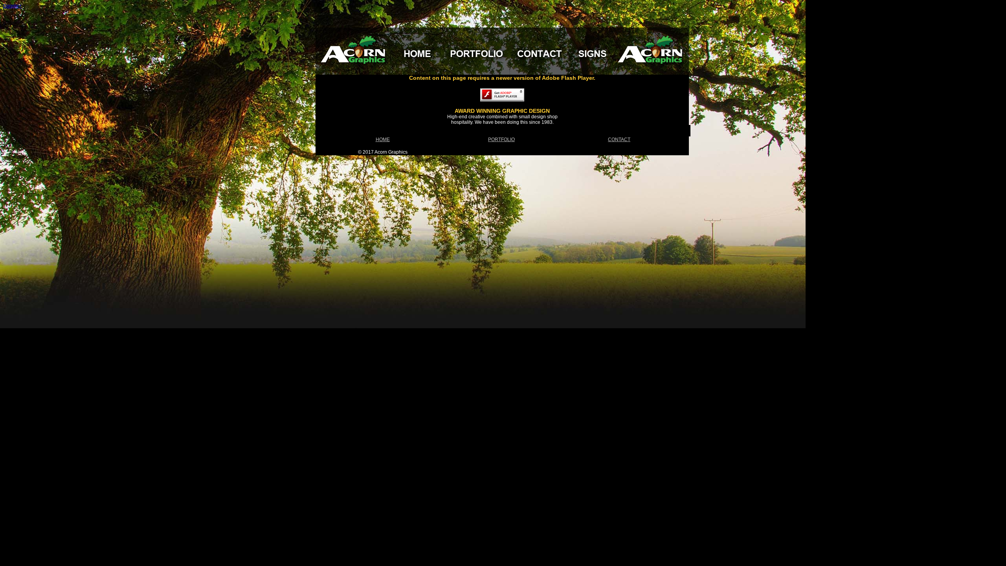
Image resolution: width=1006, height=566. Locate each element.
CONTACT (619, 139)
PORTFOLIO (501, 139)
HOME (383, 139)
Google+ (12, 6)
